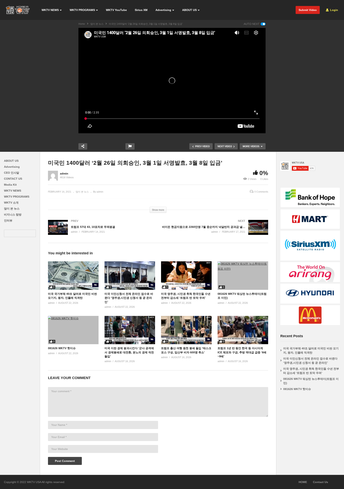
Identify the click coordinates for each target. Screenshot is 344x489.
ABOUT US (189, 10)
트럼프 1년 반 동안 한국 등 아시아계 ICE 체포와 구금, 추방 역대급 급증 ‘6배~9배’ (242, 352)
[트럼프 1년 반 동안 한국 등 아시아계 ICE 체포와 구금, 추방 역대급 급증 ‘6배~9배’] (243, 330)
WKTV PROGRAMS (82, 10)
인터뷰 (8, 220)
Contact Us (320, 482)
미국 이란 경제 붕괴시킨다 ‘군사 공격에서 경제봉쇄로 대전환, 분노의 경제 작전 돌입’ (129, 352)
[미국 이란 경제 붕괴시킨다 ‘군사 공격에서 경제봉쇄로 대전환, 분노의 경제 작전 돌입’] (130, 330)
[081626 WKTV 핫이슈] (73, 330)
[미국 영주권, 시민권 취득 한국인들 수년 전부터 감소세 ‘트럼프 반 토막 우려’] (186, 275)
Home (81, 24)
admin (64, 173)
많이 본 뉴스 (97, 24)
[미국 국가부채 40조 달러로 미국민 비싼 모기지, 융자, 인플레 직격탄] (73, 275)
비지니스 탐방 (13, 214)
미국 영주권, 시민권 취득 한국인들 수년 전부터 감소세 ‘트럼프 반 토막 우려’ (311, 370)
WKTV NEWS (50, 10)
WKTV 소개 (11, 202)
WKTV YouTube (116, 10)
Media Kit (10, 184)
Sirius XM (141, 10)
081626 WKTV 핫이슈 (62, 348)
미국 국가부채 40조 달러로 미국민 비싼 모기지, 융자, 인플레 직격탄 (311, 350)
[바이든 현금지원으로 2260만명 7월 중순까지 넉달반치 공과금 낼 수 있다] (215, 231)
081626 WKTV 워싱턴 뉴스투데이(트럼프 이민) (311, 381)
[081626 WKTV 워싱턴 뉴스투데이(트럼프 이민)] (243, 275)
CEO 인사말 (11, 172)
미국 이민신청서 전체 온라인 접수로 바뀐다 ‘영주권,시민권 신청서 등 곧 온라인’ (129, 298)
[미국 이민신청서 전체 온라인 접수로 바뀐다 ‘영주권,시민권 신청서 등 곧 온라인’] (130, 275)
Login (333, 10)
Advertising (163, 10)
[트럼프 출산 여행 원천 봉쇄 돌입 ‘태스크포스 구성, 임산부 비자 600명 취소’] (186, 330)
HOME (303, 482)
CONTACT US (13, 178)
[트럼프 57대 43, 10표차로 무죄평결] (101, 231)
